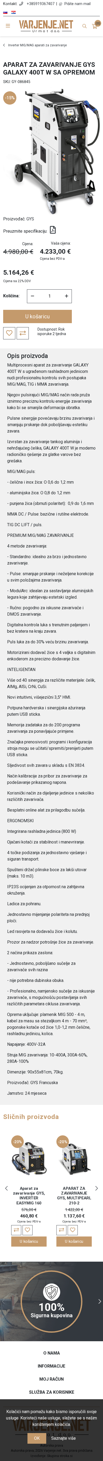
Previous (6, 1188)
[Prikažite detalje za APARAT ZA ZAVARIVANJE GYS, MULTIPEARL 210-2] (74, 1158)
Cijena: (27, 244)
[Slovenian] (5, 12)
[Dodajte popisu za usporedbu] (16, 1230)
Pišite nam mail (77, 4)
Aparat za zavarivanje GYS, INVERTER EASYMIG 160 (29, 1195)
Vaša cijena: (61, 243)
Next (96, 1188)
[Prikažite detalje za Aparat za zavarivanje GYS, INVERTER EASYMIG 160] (29, 1158)
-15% (10, 97)
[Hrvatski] (13, 12)
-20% (17, 1141)
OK (37, 1438)
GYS (30, 218)
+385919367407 (40, 4)
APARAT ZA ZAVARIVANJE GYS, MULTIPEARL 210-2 (74, 1195)
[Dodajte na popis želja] (27, 1230)
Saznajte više (63, 1438)
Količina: (11, 295)
